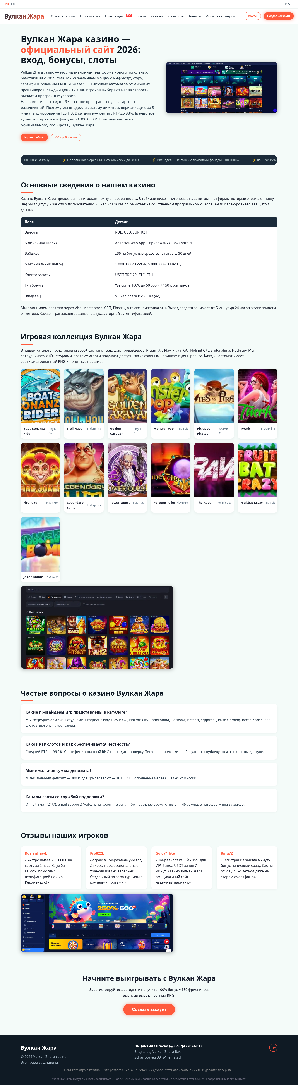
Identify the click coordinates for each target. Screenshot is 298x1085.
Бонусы (195, 16)
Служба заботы (63, 16)
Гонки (141, 16)
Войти (252, 16)
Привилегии (90, 16)
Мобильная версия (220, 16)
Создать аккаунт (278, 16)
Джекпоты (176, 16)
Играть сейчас (34, 137)
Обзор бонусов (66, 137)
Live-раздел (118, 16)
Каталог (157, 16)
